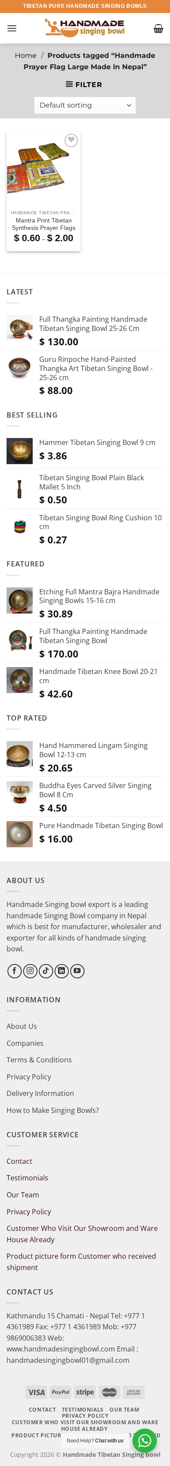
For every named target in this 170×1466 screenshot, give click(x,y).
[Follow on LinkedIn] (61, 971)
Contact (19, 1161)
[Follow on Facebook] (14, 971)
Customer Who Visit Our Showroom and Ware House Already (82, 1233)
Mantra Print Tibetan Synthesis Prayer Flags (43, 224)
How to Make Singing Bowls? (53, 1110)
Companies (25, 1043)
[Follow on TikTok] (46, 971)
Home (26, 55)
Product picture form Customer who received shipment (81, 1261)
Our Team (23, 1195)
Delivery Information (40, 1093)
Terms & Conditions (39, 1060)
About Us (22, 1026)
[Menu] (12, 28)
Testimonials (27, 1178)
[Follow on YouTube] (77, 971)
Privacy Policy (29, 1077)
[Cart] (158, 28)
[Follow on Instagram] (30, 971)
